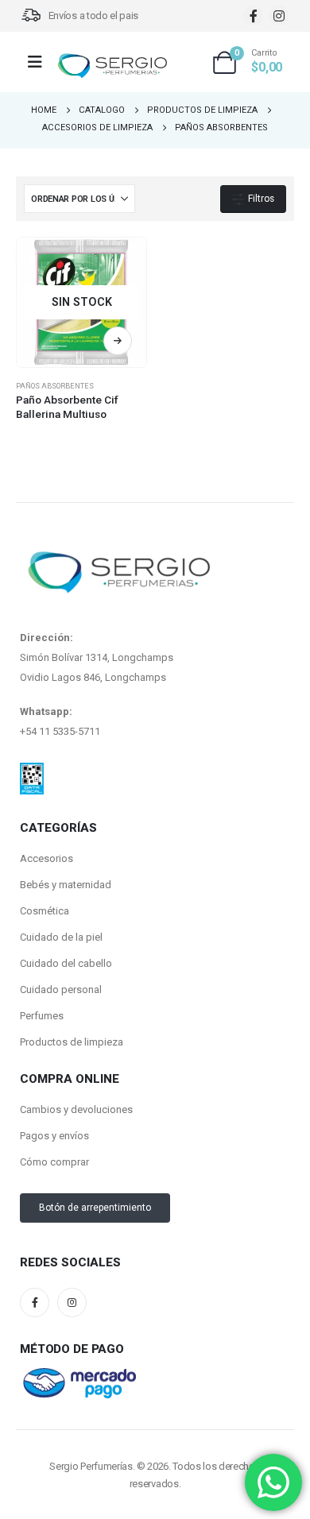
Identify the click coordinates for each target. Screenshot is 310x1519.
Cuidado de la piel (61, 937)
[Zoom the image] (32, 772)
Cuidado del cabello (66, 963)
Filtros (260, 198)
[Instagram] (279, 15)
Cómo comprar (54, 1162)
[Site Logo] (112, 66)
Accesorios (46, 858)
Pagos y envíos (54, 1136)
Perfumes (42, 1016)
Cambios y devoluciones (76, 1109)
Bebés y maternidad (65, 885)
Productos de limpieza (71, 1042)
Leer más (117, 341)
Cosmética (44, 911)
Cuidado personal (61, 989)
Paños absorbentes (55, 385)
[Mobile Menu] (40, 61)
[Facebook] (253, 15)
